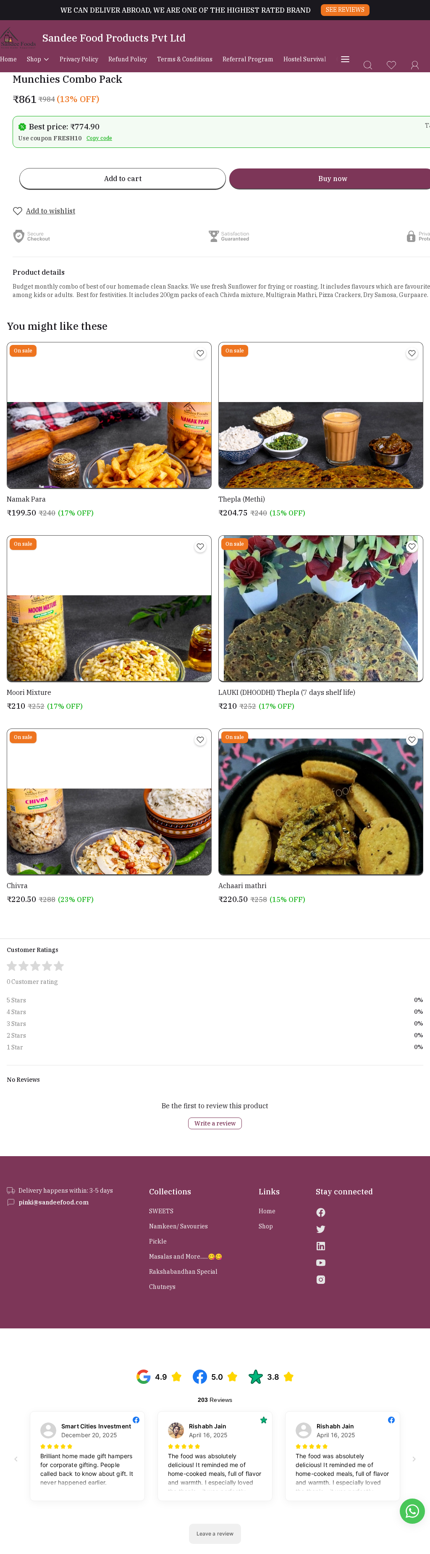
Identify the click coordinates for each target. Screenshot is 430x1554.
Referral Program (248, 59)
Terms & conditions (184, 59)
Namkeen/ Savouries (178, 1226)
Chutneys (162, 1287)
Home (8, 59)
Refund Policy (127, 59)
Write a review (215, 1123)
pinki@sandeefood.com (53, 1202)
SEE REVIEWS (345, 9)
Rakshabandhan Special (183, 1271)
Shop (34, 59)
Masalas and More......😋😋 (185, 1256)
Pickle (158, 1241)
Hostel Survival (304, 59)
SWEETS (161, 1211)
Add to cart (123, 178)
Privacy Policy (79, 59)
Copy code (99, 138)
